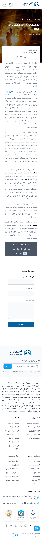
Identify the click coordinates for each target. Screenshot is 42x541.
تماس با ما (35, 469)
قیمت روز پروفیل (33, 434)
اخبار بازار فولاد (24, 19)
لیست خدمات (34, 465)
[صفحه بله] (7, 526)
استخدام (36, 476)
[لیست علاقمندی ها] (10, 4)
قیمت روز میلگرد (33, 423)
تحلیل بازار (15, 465)
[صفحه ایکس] (20, 525)
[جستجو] (4, 4)
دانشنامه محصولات (11, 476)
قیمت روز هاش (13, 434)
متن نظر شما (30, 300)
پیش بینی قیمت (12, 480)
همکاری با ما (35, 472)
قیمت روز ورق (34, 430)
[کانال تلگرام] (11, 525)
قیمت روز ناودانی (12, 427)
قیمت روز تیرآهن (33, 427)
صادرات (37, 484)
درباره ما (36, 461)
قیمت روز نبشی (13, 423)
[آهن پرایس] (21, 352)
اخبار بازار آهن (13, 461)
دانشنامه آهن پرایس (11, 469)
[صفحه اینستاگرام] (25, 525)
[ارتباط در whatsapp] (16, 525)
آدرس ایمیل (30, 288)
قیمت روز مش (13, 438)
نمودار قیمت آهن (12, 472)
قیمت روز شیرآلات (12, 430)
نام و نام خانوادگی (28, 277)
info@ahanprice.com (11, 503)
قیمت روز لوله (34, 438)
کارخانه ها (36, 480)
